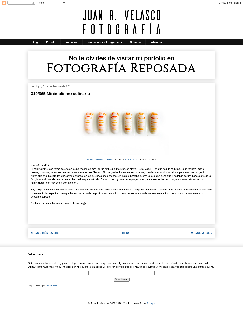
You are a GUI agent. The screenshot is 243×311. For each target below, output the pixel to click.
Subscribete (157, 42)
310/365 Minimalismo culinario (100, 160)
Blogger (150, 303)
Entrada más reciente (45, 232)
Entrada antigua (201, 232)
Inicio (125, 232)
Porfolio (51, 42)
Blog (35, 42)
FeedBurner (51, 286)
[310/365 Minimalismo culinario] (121, 157)
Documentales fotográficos (104, 42)
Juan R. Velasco (132, 160)
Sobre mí (135, 42)
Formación (71, 42)
